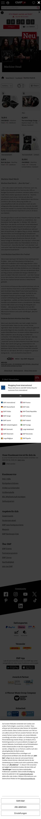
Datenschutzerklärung (27, 779)
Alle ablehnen (20, 807)
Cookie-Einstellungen (26, 774)
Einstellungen (20, 813)
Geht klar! (20, 801)
